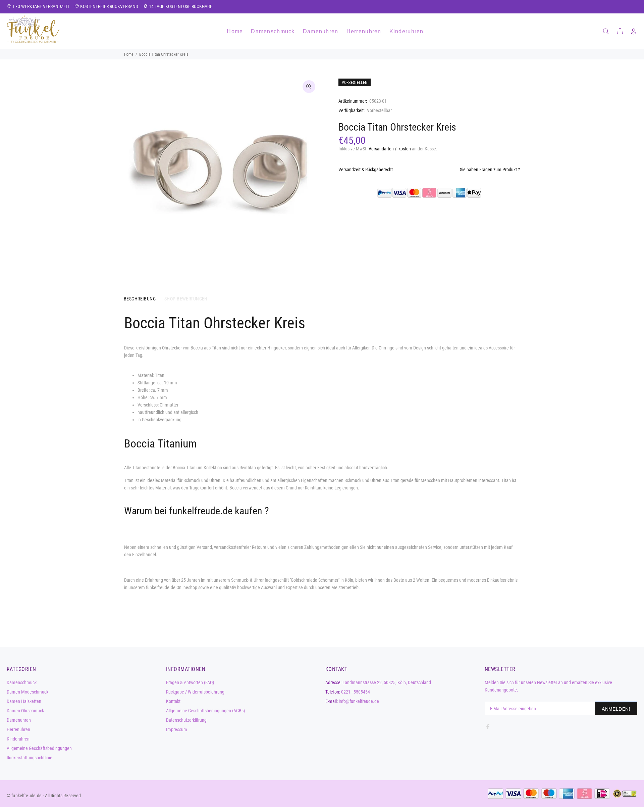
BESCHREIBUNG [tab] (140, 298)
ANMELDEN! (616, 709)
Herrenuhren (18, 729)
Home (128, 54)
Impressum (176, 729)
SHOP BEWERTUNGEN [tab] (186, 298)
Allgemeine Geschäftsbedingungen (39, 748)
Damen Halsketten (24, 701)
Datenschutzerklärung (186, 720)
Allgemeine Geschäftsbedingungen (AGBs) (205, 710)
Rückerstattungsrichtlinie (29, 757)
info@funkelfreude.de (359, 701)
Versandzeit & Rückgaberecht (365, 169)
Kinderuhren (18, 739)
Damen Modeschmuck (27, 692)
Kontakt (173, 701)
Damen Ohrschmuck (25, 710)
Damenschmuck (22, 682)
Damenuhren (19, 720)
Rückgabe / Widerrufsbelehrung (195, 692)
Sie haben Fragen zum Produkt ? (490, 169)
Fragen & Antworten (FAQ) (190, 682)
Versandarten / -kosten (390, 148)
